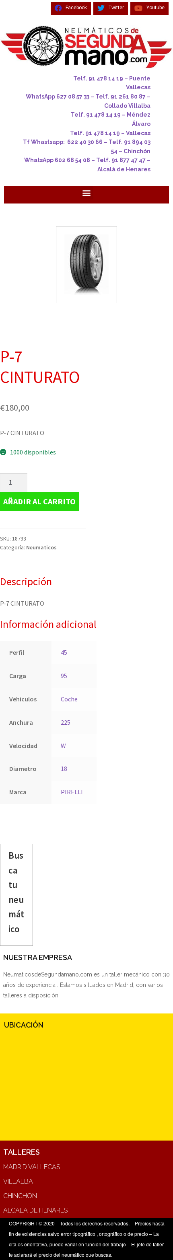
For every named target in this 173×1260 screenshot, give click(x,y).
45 (64, 652)
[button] (86, 192)
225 (65, 722)
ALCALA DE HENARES (35, 1210)
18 (64, 769)
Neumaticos (41, 547)
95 (64, 676)
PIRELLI (72, 792)
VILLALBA (18, 1181)
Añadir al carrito (39, 501)
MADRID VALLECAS (31, 1167)
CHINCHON (20, 1196)
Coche (69, 699)
